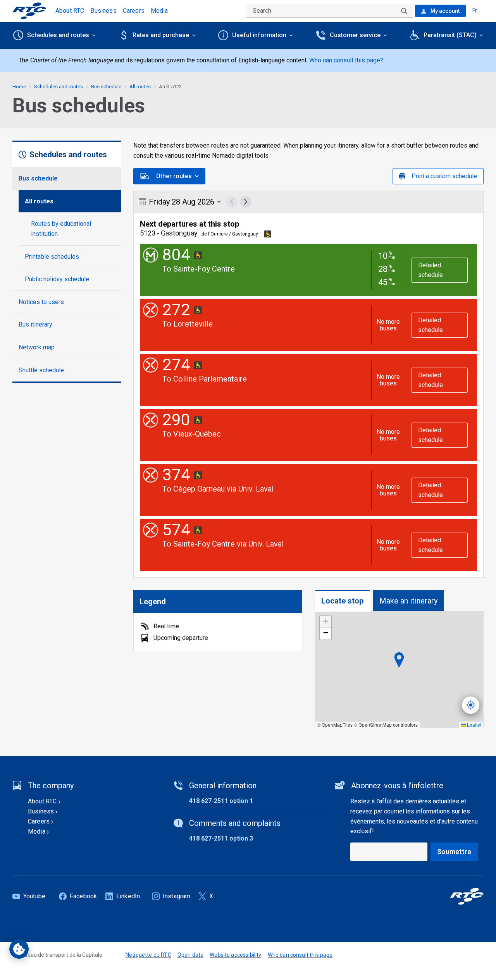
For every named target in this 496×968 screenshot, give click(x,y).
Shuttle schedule (41, 370)
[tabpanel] (399, 670)
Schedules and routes (58, 86)
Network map (37, 347)
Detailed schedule (430, 270)
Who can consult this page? (346, 60)
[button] (325, 622)
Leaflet (473, 724)
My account (444, 11)
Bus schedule (38, 178)
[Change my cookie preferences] (19, 949)
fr (474, 10)
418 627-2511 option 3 (221, 838)
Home (19, 86)
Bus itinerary (35, 324)
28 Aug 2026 (181, 201)
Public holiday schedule (57, 279)
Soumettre (454, 852)
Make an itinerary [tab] (408, 600)
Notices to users (41, 302)
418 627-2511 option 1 (221, 801)
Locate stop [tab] (342, 600)
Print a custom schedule (444, 176)
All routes (39, 201)
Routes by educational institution (61, 228)
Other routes (174, 176)
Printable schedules (52, 256)
